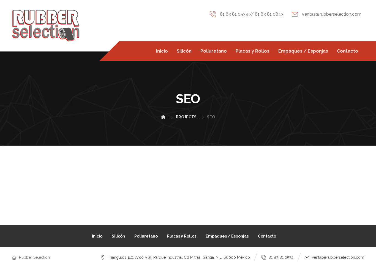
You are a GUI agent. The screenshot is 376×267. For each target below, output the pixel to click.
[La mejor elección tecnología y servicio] (46, 26)
